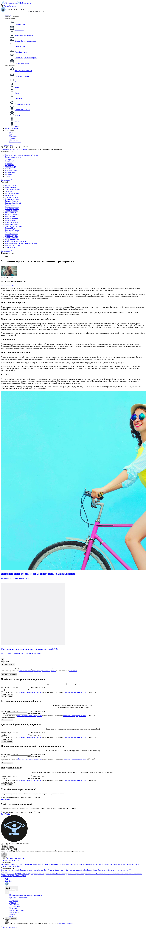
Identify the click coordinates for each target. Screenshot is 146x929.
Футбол (84, 870)
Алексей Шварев (11, 247)
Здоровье (8, 163)
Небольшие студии (25, 870)
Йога (46, 870)
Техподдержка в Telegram (70, 874)
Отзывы (13, 866)
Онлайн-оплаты (102, 864)
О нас (19, 866)
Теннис (90, 870)
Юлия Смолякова (11, 222)
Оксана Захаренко (11, 211)
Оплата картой (20, 876)
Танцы (41, 870)
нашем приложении (65, 923)
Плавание (8, 169)
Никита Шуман (10, 228)
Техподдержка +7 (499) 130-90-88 (13, 874)
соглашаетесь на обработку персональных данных (37, 671)
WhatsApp (52, 874)
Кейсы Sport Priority (12, 170)
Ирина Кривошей (11, 232)
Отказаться (13, 674)
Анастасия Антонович (13, 226)
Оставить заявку (7, 145)
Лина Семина (10, 205)
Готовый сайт (68, 864)
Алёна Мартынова (12, 209)
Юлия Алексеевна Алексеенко (16, 241)
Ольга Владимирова (12, 189)
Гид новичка (9, 165)
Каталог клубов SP (124, 870)
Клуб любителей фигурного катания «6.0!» (21, 243)
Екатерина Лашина (12, 207)
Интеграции (5, 866)
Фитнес (8, 159)
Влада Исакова (10, 220)
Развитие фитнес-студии (14, 157)
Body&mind (9, 161)
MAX (58, 874)
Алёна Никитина (11, 234)
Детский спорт (10, 167)
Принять (4, 674)
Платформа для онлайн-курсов (84, 864)
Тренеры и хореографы (9, 870)
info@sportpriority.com (34, 874)
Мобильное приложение (42, 864)
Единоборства (60, 870)
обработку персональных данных (29, 692)
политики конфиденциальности (74, 692)
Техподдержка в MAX (88, 874)
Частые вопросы (133, 864)
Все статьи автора (7, 285)
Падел (95, 870)
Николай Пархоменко (13, 245)
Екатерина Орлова (12, 230)
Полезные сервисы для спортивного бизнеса (21, 155)
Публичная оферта (8, 876)
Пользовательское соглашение (131, 874)
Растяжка (51, 870)
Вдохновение (22, 149)
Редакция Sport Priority (13, 203)
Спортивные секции (73, 870)
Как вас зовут (6, 688)
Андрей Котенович (12, 239)
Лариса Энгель (10, 186)
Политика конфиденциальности (108, 874)
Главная (4, 149)
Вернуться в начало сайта (10, 927)
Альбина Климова (11, 197)
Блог (125, 864)
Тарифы (8, 15)
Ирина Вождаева (11, 236)
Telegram (45, 874)
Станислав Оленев (12, 199)
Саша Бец (8, 191)
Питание (8, 174)
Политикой (73, 671)
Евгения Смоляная (12, 214)
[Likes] (2, 659)
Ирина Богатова (11, 187)
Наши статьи (11, 149)
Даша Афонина (10, 195)
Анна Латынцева (11, 218)
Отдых (7, 176)
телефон (4, 690)
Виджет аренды (57, 864)
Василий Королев (11, 201)
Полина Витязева (11, 224)
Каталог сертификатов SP (107, 870)
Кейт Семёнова (10, 216)
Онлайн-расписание (25, 864)
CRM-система (12, 864)
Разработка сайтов (11, 128)
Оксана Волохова (11, 238)
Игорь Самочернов (12, 193)
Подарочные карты (115, 864)
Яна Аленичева (10, 213)
